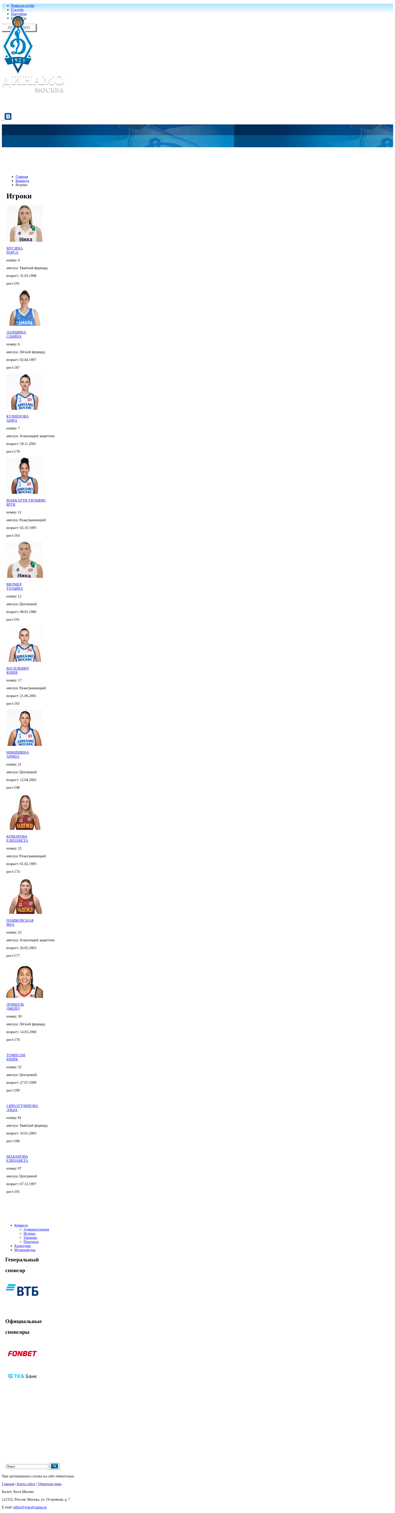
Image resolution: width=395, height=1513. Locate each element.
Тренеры (30, 1237)
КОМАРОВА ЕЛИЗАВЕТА (17, 838)
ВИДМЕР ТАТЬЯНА (14, 586)
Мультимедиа (24, 1250)
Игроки (29, 1233)
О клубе (17, 10)
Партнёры (19, 14)
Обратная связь (49, 1484)
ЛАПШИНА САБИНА (16, 334)
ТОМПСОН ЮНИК (15, 1057)
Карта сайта (26, 1484)
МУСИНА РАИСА (14, 250)
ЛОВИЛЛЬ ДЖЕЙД (15, 1006)
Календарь (22, 1246)
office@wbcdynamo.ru (30, 1507)
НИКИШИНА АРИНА (17, 754)
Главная (22, 177)
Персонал (31, 1242)
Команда (22, 181)
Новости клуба (22, 6)
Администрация (36, 1229)
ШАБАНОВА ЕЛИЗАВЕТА (17, 1159)
